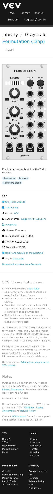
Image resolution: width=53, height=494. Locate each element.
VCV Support (19, 416)
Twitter (34, 449)
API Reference (10, 484)
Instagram (35, 442)
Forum (34, 439)
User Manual (9, 445)
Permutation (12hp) (23, 41)
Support (13, 19)
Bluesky (34, 452)
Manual (39, 12)
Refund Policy (27, 410)
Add (10, 50)
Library (25, 12)
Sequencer (9, 178)
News (5, 452)
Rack (12, 12)
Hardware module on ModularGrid (23, 253)
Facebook (36, 445)
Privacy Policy (36, 481)
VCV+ (5, 442)
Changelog (10, 224)
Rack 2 (6, 439)
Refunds (33, 478)
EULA (32, 474)
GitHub (6, 471)
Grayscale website (14, 202)
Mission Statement (12, 389)
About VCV (35, 488)
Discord (34, 455)
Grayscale (36, 34)
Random (23, 178)
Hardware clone (12, 182)
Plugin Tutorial (10, 478)
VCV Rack (33, 288)
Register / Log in (35, 19)
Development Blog (12, 474)
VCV (16, 213)
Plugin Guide (9, 481)
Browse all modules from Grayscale (21, 264)
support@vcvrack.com (33, 219)
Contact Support (38, 471)
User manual (11, 207)
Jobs (31, 484)
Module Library (10, 449)
